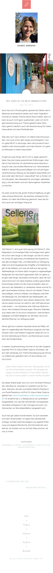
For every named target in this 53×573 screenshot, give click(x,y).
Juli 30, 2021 (26, 105)
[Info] (26, 4)
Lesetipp (40, 445)
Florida (17, 445)
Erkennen (7, 445)
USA (48, 445)
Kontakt (26, 550)
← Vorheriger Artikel (16, 481)
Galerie (26, 533)
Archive (26, 542)
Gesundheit (29, 445)
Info (27, 516)
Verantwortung (26, 447)
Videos (26, 524)
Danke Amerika (27, 46)
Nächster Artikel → (37, 487)
